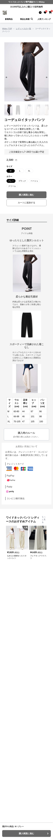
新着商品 (9, 19)
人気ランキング (44, 19)
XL (29, 171)
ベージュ (34, 181)
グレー (11, 181)
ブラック (22, 181)
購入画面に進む (26, 195)
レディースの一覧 (23, 28)
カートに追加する (26, 202)
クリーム (12, 186)
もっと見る (44, 519)
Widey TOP (7, 28)
